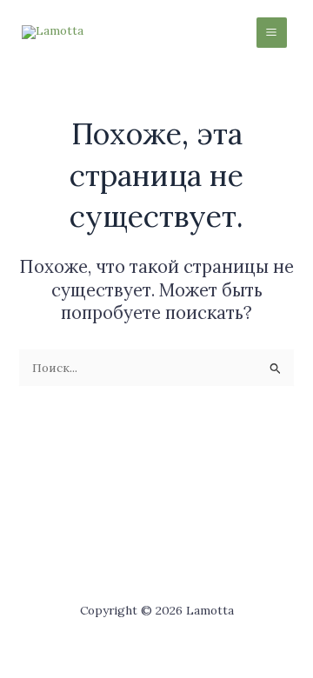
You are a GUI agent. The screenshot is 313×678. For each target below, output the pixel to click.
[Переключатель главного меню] (271, 32)
